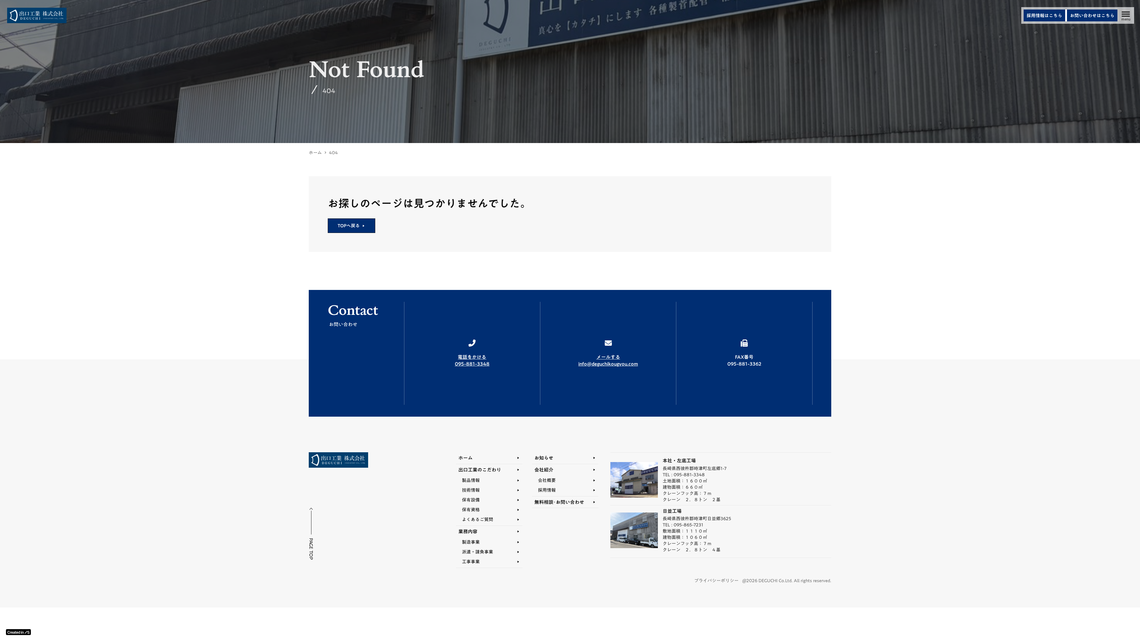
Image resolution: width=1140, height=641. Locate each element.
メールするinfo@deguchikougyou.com (608, 360)
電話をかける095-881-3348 (472, 360)
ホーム (315, 152)
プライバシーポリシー (716, 580)
